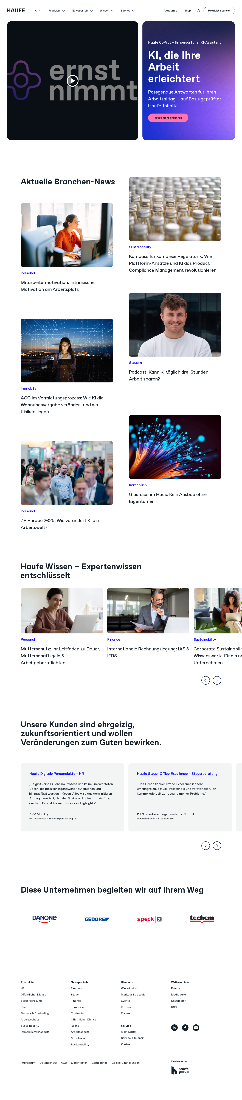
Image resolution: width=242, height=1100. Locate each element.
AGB (64, 1062)
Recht (25, 1007)
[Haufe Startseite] (19, 11)
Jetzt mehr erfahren (168, 117)
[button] (38, 10)
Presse (125, 1013)
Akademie (170, 10)
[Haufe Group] (180, 1067)
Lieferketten (79, 1062)
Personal (76, 988)
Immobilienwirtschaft (35, 1032)
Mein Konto (128, 1031)
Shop (187, 10)
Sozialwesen (79, 1038)
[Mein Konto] (198, 10)
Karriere (126, 1007)
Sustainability (30, 1025)
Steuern (76, 994)
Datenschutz (48, 1062)
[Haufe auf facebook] (185, 1027)
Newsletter (178, 1000)
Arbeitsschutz (30, 1019)
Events (125, 1000)
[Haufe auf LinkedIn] (174, 1027)
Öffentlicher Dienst (33, 994)
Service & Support (133, 1038)
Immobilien (78, 1007)
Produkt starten (219, 10)
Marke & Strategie (133, 994)
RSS (174, 1007)
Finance (76, 1000)
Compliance (100, 1062)
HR (23, 988)
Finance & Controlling (35, 1013)
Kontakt (126, 1044)
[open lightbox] (72, 80)
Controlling (78, 1013)
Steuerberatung (31, 1000)
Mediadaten (179, 994)
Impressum (28, 1062)
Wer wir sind (129, 988)
